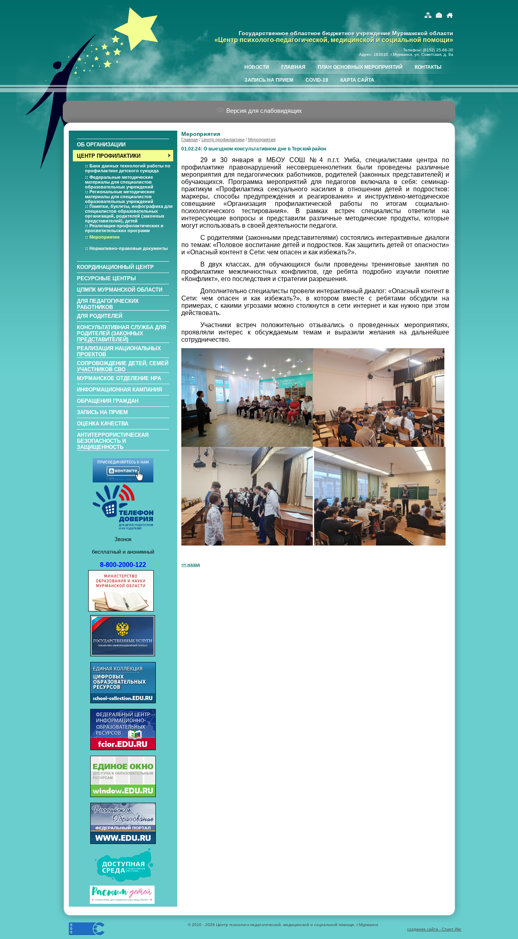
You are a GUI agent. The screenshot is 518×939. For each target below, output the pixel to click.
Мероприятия (262, 139)
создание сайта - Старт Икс (434, 929)
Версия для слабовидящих (263, 110)
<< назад (190, 564)
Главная (189, 139)
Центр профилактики (223, 139)
